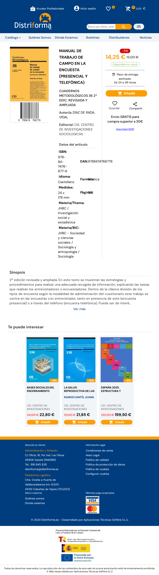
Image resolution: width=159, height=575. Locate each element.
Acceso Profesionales (50, 8)
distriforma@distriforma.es (41, 469)
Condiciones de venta (99, 450)
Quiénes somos (34, 498)
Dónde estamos (35, 503)
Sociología (65, 256)
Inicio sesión (88, 8)
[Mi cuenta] (33, 8)
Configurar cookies (97, 474)
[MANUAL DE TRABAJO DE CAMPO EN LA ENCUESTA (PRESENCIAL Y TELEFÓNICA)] (29, 74)
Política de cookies (97, 469)
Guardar (114, 105)
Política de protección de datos (105, 464)
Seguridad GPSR (125, 129)
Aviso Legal (92, 455)
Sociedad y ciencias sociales (71, 238)
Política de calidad (97, 460)
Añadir (128, 93)
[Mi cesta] (128, 8)
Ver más (79, 309)
